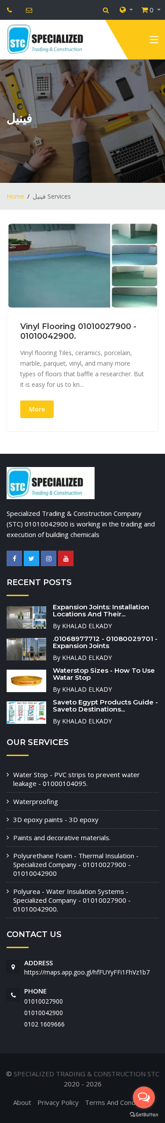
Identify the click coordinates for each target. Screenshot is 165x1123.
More (37, 409)
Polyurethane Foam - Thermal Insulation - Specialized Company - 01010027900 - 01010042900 (76, 864)
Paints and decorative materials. (61, 837)
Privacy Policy (58, 1102)
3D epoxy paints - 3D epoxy (56, 819)
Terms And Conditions (118, 1102)
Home (15, 196)
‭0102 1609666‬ (44, 1024)
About (22, 1102)
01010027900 (43, 1001)
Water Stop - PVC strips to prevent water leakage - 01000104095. (76, 779)
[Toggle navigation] (154, 41)
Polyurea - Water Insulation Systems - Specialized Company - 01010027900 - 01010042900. (72, 900)
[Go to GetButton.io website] (144, 1114)
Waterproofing (35, 801)
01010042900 (43, 1012)
